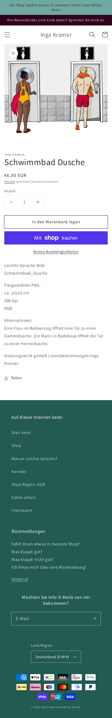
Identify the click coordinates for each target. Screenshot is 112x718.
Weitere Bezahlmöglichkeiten (56, 251)
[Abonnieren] (94, 618)
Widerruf (19, 579)
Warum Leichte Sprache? (34, 458)
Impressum (21, 510)
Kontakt (18, 471)
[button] (7, 34)
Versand (9, 181)
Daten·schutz (23, 497)
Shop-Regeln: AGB (28, 484)
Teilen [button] (16, 377)
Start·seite (21, 432)
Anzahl (9, 191)
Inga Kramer (48, 707)
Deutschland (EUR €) (52, 656)
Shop (16, 445)
